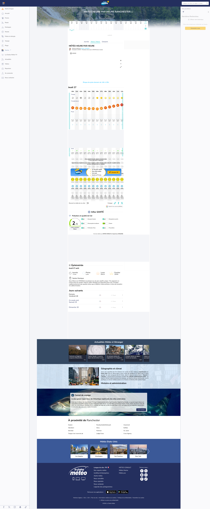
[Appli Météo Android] (123, 492)
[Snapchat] (141, 475)
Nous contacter (99, 484)
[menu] (3, 3)
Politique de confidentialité (124, 498)
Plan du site (94, 498)
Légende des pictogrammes (103, 487)
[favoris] (132, 12)
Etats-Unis (74, 7)
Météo (69, 7)
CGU (84, 498)
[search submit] (207, 3)
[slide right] (122, 111)
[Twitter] (146, 470)
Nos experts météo (100, 470)
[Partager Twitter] (122, 203)
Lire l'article (141, 410)
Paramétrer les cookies (138, 497)
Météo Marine (123, 470)
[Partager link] (115, 203)
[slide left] (69, 111)
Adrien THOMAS (85, 48)
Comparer (105, 42)
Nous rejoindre (98, 481)
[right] (148, 351)
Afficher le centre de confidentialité (109, 500)
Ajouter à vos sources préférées (115, 206)
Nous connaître (99, 478)
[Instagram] (146, 475)
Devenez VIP (114, 172)
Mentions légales (77, 498)
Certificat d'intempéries (101, 473)
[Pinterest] (141, 479)
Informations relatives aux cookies (107, 498)
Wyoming (78, 7)
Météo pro (122, 473)
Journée (86, 42)
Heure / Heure (95, 42)
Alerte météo (98, 476)
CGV (88, 498)
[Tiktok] (146, 479)
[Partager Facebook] (118, 203)
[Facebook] (141, 470)
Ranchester (84, 7)
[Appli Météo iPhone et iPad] (111, 492)
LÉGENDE (74, 53)
